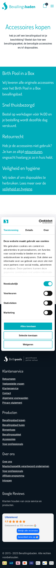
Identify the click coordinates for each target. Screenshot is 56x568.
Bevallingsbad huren (13, 425)
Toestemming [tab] (11, 230)
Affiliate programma (13, 475)
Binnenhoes (8, 429)
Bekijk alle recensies (28, 530)
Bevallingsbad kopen (13, 420)
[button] (52, 6)
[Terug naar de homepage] (18, 6)
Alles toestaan (28, 326)
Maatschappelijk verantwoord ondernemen (25, 466)
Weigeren (28, 344)
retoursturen (33, 151)
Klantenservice (10, 388)
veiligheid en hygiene (17, 188)
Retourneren (9, 378)
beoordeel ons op (26, 537)
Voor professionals (12, 444)
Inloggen (7, 480)
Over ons (7, 461)
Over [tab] (46, 230)
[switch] (48, 293)
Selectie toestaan (28, 335)
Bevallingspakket (11, 434)
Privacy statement (12, 402)
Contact (6, 393)
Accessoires (8, 439)
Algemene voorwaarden (15, 398)
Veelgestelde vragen (13, 383)
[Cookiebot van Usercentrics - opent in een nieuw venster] (39, 221)
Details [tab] (29, 230)
